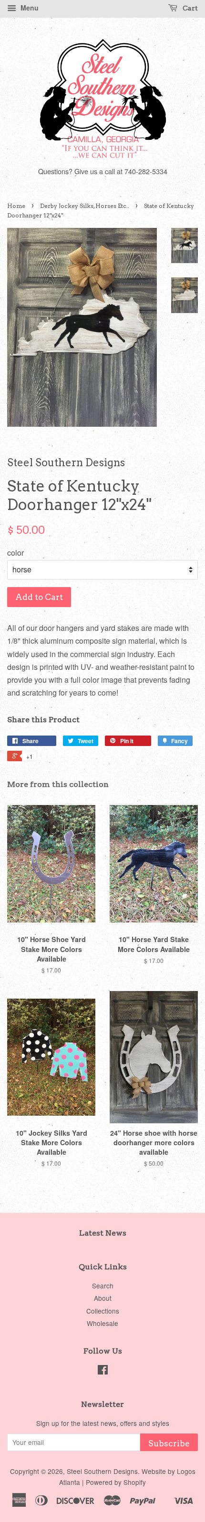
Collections (102, 1311)
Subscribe (169, 1443)
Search (102, 1285)
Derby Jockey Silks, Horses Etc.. (84, 205)
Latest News (102, 1232)
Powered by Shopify (116, 1482)
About (103, 1298)
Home (16, 205)
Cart (189, 8)
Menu (29, 7)
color (15, 552)
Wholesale (102, 1323)
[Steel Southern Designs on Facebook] (102, 1371)
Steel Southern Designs (102, 1471)
